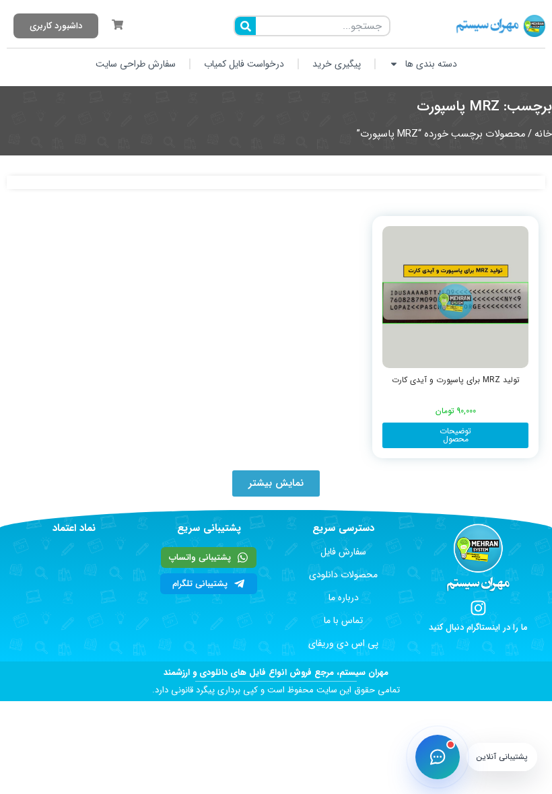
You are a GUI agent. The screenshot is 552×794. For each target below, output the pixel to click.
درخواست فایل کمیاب (244, 64)
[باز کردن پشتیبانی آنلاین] (437, 757)
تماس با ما (343, 620)
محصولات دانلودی (343, 574)
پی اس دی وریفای (343, 643)
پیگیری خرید (336, 64)
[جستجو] (245, 26)
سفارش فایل (343, 551)
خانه (543, 134)
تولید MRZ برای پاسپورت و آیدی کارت (456, 379)
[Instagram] (478, 608)
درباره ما (344, 597)
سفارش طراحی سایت (136, 64)
